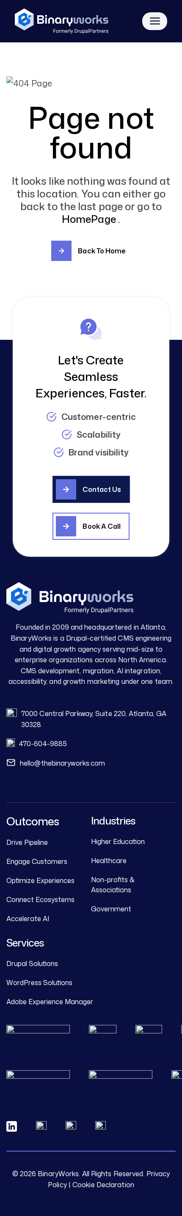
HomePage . (91, 219)
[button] (91, 489)
